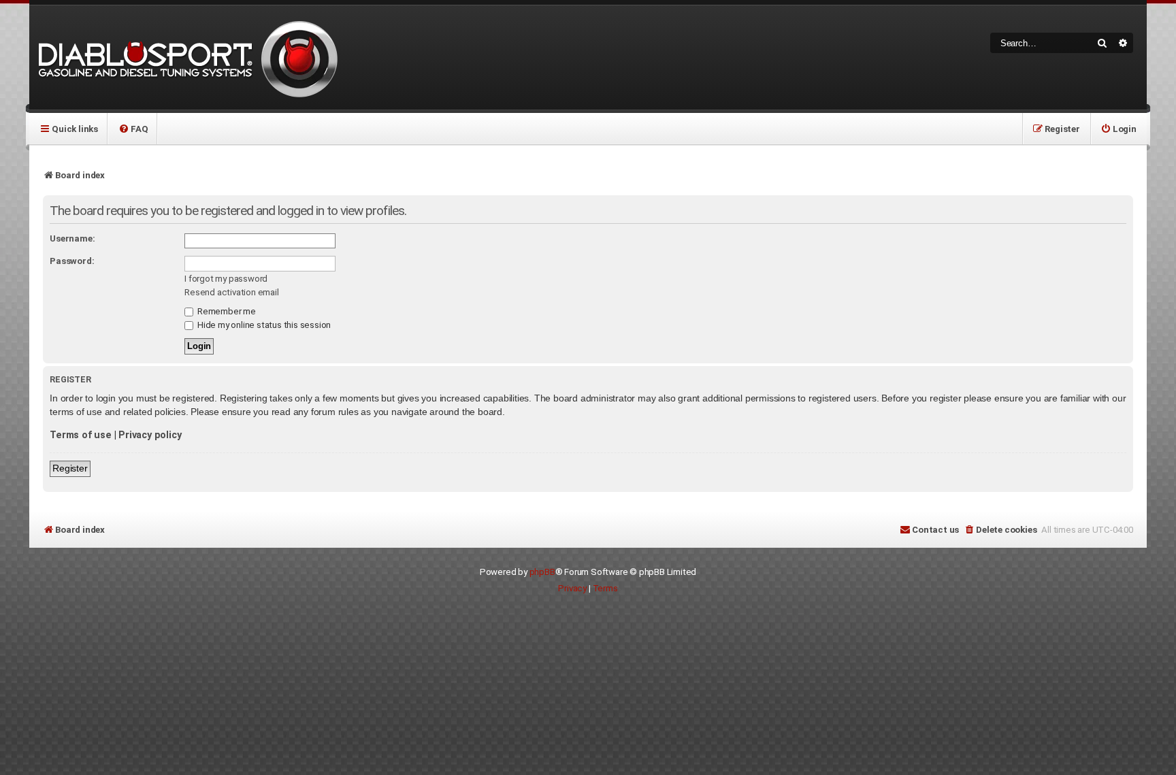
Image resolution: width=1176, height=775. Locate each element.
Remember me (225, 311)
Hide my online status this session (263, 325)
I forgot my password (225, 279)
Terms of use (81, 435)
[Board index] (185, 57)
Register (69, 468)
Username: (72, 238)
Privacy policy (149, 435)
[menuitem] (133, 128)
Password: (72, 261)
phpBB (542, 572)
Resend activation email (231, 292)
